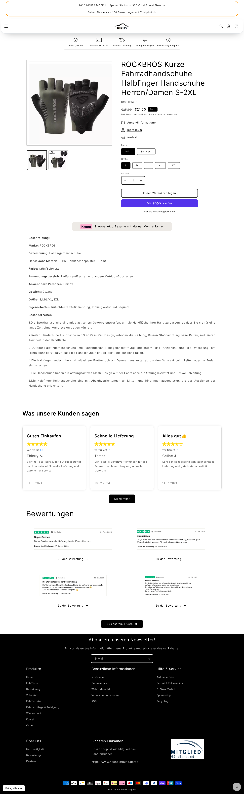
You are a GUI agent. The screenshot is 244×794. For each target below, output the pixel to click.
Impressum (134, 129)
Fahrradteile (33, 701)
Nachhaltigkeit (35, 749)
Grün (128, 151)
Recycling (163, 701)
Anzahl (125, 173)
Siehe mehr (122, 498)
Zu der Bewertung (70, 559)
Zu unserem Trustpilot (122, 624)
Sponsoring (164, 695)
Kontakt (132, 137)
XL (160, 165)
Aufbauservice (166, 677)
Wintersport (33, 713)
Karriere (31, 761)
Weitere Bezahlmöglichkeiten (159, 211)
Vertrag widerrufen (13, 788)
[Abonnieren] (149, 658)
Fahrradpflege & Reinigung (42, 707)
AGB (94, 701)
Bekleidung (33, 689)
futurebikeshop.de (126, 789)
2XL (173, 165)
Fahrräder (32, 683)
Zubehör (31, 695)
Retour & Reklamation (170, 683)
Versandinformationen (142, 122)
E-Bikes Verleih (166, 689)
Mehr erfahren (154, 226)
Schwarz (146, 151)
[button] (6, 26)
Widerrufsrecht (100, 689)
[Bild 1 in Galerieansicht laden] (37, 160)
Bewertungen (34, 755)
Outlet (30, 725)
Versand (138, 114)
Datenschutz (99, 683)
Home (30, 677)
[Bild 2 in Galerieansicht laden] (58, 160)
